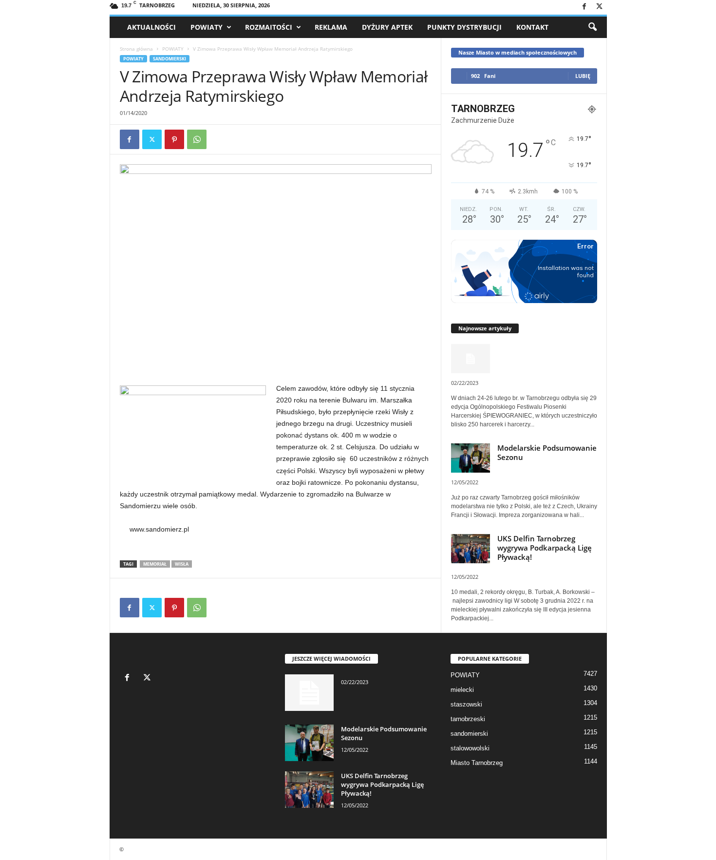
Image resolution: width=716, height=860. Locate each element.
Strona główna (136, 48)
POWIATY (206, 27)
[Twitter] (599, 7)
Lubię (582, 75)
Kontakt (532, 27)
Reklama (331, 27)
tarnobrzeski (468, 719)
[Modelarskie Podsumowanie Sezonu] (309, 743)
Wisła (181, 564)
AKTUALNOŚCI (151, 27)
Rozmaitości (268, 27)
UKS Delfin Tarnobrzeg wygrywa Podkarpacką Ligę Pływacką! (544, 548)
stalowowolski (470, 748)
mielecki (462, 689)
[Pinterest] (174, 139)
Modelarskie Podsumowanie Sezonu (547, 452)
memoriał (155, 564)
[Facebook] (584, 7)
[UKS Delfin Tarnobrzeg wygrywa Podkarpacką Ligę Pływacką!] (309, 789)
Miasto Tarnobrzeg (477, 762)
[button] (592, 27)
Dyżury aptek (387, 27)
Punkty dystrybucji (464, 27)
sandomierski (169, 59)
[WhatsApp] (197, 139)
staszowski (466, 704)
